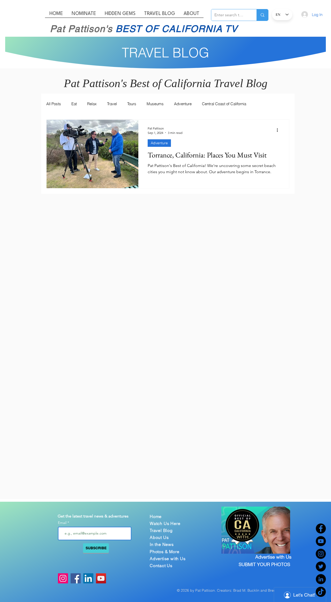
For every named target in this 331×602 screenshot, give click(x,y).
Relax (92, 103)
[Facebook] (321, 528)
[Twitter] (321, 566)
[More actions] (279, 130)
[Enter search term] (262, 15)
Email (62, 522)
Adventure (183, 103)
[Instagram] (321, 554)
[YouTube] (321, 541)
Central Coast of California (224, 103)
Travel (112, 103)
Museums (155, 103)
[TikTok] (321, 592)
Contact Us (161, 565)
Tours (131, 103)
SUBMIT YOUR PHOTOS (264, 564)
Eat (74, 103)
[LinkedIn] (321, 579)
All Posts (53, 103)
